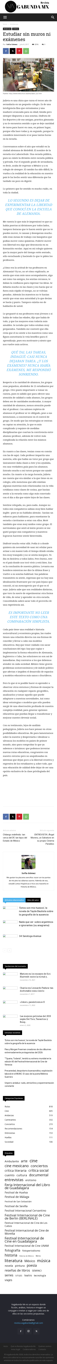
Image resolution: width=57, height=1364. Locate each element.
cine (34, 1160)
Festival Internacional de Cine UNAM (27, 1245)
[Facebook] (6, 51)
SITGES (18, 1275)
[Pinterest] (19, 51)
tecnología (40, 1275)
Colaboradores (29, 1349)
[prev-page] (5, 950)
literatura (13, 1260)
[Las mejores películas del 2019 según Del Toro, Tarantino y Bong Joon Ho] (10, 1020)
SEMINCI (37, 1270)
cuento (9, 1175)
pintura (20, 1265)
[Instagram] (28, 1331)
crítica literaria (15, 1170)
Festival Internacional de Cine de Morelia (27, 1232)
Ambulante (12, 1161)
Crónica (15, 29)
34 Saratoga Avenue (30, 936)
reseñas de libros (17, 1270)
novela (9, 1265)
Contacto (42, 1349)
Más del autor (33, 900)
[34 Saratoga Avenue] (10, 939)
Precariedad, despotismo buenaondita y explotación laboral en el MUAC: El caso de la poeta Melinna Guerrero (28, 1074)
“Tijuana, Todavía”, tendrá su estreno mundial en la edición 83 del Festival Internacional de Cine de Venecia (28, 1061)
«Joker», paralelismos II (32, 1002)
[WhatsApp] (26, 51)
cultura (22, 1175)
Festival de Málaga (17, 1196)
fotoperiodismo (31, 1250)
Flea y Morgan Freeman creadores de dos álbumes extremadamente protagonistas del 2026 (28, 1051)
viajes (8, 1280)
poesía (32, 1265)
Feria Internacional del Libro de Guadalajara (27, 1186)
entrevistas (14, 1179)
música (43, 1260)
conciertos (39, 1165)
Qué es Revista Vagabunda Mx (23, 1346)
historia (11, 1255)
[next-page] (9, 950)
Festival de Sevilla (16, 1206)
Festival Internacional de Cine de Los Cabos (26, 1224)
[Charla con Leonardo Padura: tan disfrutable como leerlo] (10, 991)
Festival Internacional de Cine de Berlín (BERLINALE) (27, 1217)
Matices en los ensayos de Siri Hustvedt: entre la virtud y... (35, 975)
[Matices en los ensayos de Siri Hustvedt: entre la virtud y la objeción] (10, 977)
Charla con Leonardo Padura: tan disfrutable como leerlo (36, 989)
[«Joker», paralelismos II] (10, 1006)
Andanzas (14, 24)
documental (38, 1175)
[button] (5, 17)
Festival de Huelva (16, 1192)
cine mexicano (17, 1165)
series (9, 1275)
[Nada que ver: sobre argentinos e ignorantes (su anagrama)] (10, 925)
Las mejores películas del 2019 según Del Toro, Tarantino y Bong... (35, 1019)
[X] (12, 51)
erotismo (30, 1180)
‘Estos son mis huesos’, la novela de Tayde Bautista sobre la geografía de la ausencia (36, 911)
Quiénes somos (44, 1346)
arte (24, 1161)
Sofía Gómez (11, 44)
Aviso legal (15, 1349)
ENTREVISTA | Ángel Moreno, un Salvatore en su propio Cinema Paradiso (42, 839)
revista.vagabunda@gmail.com (28, 1323)
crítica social (38, 1170)
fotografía (12, 1250)
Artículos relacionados (14, 900)
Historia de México (26, 1256)
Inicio (5, 24)
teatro (28, 1275)
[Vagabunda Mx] (28, 6)
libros (38, 1255)
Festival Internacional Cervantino (25, 1210)
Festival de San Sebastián (18, 1201)
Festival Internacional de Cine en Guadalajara (24, 1240)
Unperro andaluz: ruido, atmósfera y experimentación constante (29, 1084)
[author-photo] (28, 869)
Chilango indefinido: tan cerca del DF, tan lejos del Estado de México (15, 837)
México (29, 1260)
